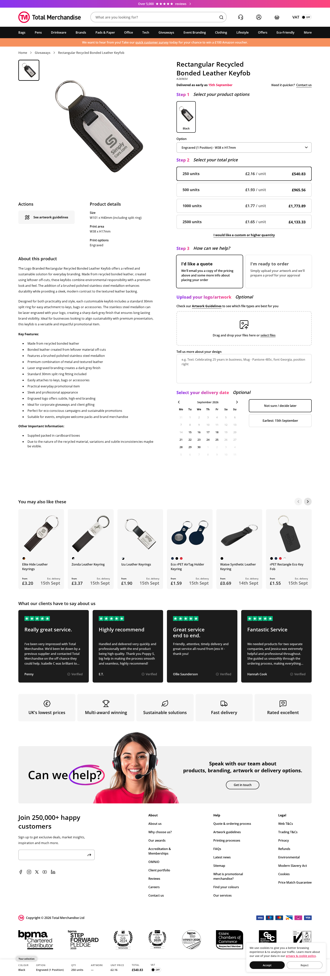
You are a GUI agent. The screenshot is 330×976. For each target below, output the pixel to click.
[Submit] (89, 855)
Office (128, 32)
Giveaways (166, 32)
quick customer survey (152, 42)
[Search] (221, 17)
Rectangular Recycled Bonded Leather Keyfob (91, 53)
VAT (295, 17)
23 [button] (199, 439)
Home (22, 53)
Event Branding (195, 32)
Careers (154, 887)
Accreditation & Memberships (159, 851)
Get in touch (243, 785)
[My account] (258, 17)
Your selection (27, 958)
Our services (222, 895)
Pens (38, 32)
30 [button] (199, 447)
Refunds (284, 849)
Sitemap (219, 866)
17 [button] (207, 432)
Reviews (154, 879)
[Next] (308, 501)
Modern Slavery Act (292, 866)
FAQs (217, 849)
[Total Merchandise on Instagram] (29, 872)
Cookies (284, 874)
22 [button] (190, 439)
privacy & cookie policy (301, 956)
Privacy (283, 840)
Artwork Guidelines (207, 306)
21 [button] (181, 439)
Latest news (222, 857)
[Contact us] (240, 17)
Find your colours (226, 887)
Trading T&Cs (288, 832)
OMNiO (153, 862)
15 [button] (190, 432)
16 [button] (199, 432)
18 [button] (216, 432)
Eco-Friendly (285, 32)
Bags (21, 32)
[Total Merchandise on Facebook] (20, 872)
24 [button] (207, 439)
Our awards (157, 840)
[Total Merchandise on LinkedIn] (53, 872)
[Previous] (298, 501)
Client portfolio (159, 870)
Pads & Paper (105, 32)
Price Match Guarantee (295, 882)
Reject (305, 965)
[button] (158, 17)
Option (181, 139)
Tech (145, 32)
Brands (81, 32)
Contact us (304, 85)
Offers (262, 32)
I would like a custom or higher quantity (244, 235)
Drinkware (58, 32)
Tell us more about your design (199, 352)
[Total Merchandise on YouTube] (44, 872)
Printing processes (226, 840)
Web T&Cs (285, 824)
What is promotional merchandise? (228, 876)
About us (155, 824)
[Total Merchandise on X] (37, 872)
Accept (267, 965)
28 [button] (181, 447)
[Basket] (277, 17)
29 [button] (190, 447)
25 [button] (216, 439)
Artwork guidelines (227, 832)
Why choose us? (160, 832)
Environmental (289, 857)
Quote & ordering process (232, 824)
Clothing (221, 32)
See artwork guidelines (50, 217)
